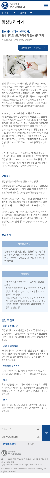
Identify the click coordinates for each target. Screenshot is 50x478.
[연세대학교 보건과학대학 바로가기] (15, 5)
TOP (46, 433)
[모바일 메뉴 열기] (47, 6)
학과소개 (4, 12)
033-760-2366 (12, 464)
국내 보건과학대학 (9, 436)
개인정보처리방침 (9, 443)
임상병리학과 (22, 12)
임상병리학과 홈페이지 (33, 47)
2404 (21, 464)
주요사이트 (6, 429)
